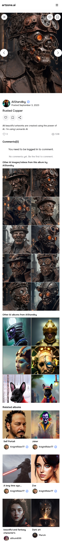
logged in (32, 149)
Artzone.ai (9, 5)
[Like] (50, 17)
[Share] (20, 117)
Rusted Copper (13, 110)
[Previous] (4, 53)
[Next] (58, 53)
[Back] (4, 17)
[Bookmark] (57, 17)
